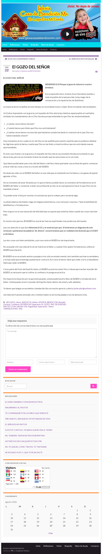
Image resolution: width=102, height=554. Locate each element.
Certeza (6, 304)
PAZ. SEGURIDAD (58, 304)
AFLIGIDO (10, 302)
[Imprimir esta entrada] (96, 71)
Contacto (60, 45)
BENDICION (52, 302)
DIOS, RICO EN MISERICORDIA (21, 59)
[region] (51, 22)
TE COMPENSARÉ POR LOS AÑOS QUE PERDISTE (26, 413)
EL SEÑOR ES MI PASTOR (16, 424)
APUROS (42, 302)
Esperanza (36, 304)
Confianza (15, 304)
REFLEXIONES (35, 71)
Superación (42, 306)
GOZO (47, 304)
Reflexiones (15, 45)
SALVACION (22, 306)
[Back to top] (96, 548)
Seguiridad (32, 306)
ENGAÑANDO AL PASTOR (16, 407)
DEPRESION (25, 304)
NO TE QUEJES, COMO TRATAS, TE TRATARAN (25, 447)
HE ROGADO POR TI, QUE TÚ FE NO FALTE (23, 452)
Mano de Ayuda (47, 45)
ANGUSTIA (26, 302)
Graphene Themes (22, 551)
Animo (35, 302)
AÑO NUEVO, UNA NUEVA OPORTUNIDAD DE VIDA (27, 419)
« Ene (50, 533)
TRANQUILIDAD (10, 309)
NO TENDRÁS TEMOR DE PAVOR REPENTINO (25, 435)
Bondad (62, 302)
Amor (18, 302)
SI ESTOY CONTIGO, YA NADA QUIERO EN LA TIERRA (28, 430)
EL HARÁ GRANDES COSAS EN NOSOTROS (23, 402)
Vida (20, 309)
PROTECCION (9, 306)
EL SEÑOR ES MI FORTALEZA (81, 59)
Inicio (5, 45)
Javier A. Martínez (21, 71)
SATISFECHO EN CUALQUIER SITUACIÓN (23, 441)
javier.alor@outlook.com (85, 288)
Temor (51, 306)
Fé (42, 304)
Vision (25, 45)
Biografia (34, 45)
